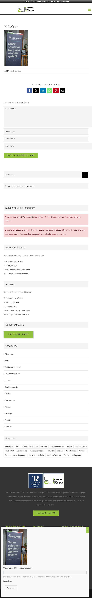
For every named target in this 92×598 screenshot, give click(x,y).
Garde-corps (10, 400)
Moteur (8, 407)
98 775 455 (18, 261)
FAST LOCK (9, 451)
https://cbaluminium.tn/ (19, 274)
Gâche (7, 394)
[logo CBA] (26, 6)
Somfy (66, 455)
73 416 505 (15, 302)
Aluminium (9, 354)
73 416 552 (18, 298)
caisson (44, 447)
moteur (60, 451)
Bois (7, 361)
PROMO (8, 427)
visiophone (76, 455)
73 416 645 (12, 306)
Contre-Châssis (11, 387)
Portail (7, 420)
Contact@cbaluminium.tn (19, 270)
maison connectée (37, 451)
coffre (7, 380)
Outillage (8, 414)
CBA (7, 71)
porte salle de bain (36, 455)
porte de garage (19, 455)
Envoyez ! (11, 588)
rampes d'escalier (54, 455)
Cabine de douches (13, 367)
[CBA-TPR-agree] (46, 474)
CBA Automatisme (12, 374)
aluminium (9, 447)
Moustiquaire (71, 451)
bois (17, 447)
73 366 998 (12, 266)
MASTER (51, 451)
